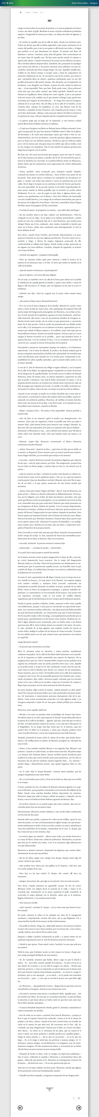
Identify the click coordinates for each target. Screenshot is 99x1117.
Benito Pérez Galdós (28, 12)
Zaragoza (35, 12)
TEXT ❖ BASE (7, 3)
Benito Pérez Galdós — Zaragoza (84, 3)
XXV (41, 12)
